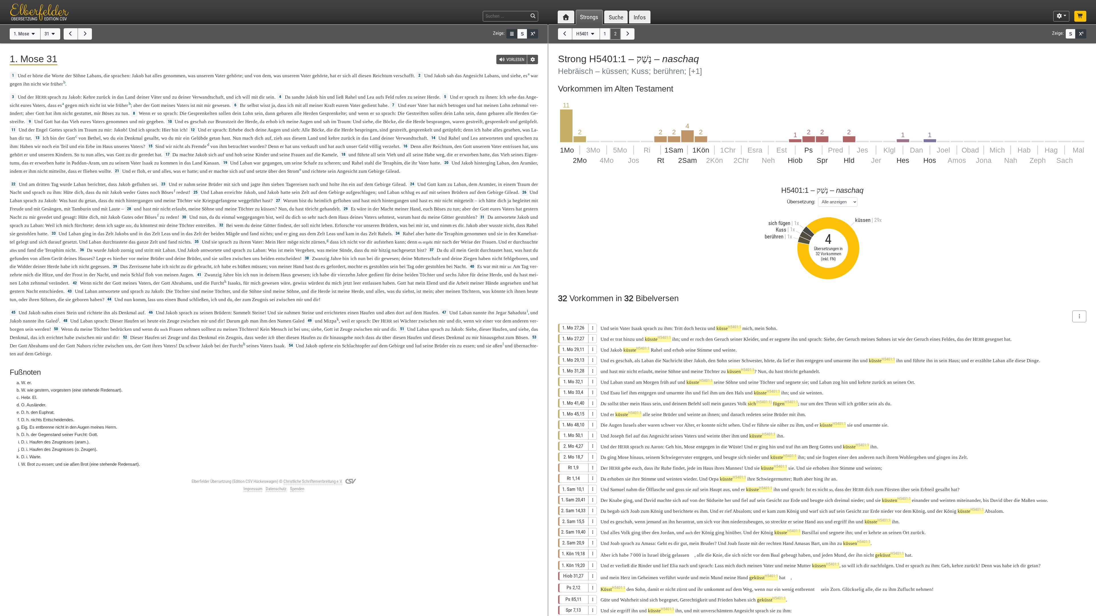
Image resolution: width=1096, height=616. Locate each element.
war (487, 266)
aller (427, 146)
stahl (369, 163)
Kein (265, 329)
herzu (700, 328)
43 (70, 291)
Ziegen (470, 258)
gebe (626, 468)
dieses (438, 337)
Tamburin (81, 209)
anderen (520, 321)
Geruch (721, 339)
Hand (415, 209)
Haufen (367, 312)
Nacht (16, 192)
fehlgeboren (515, 258)
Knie (717, 555)
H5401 (583, 34)
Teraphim (392, 163)
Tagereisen (297, 184)
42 (75, 283)
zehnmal (520, 105)
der (851, 555)
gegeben (155, 121)
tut (28, 138)
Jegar (501, 312)
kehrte (864, 382)
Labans (94, 75)
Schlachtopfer (356, 345)
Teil (64, 146)
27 (278, 200)
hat (519, 209)
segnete (782, 339)
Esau (615, 393)
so (159, 113)
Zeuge (173, 321)
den (458, 146)
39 (115, 266)
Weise (467, 242)
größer (861, 403)
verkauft (309, 146)
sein (270, 97)
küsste (658, 339)
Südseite (715, 500)
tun (125, 113)
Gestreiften (417, 113)
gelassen (680, 555)
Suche (616, 17)
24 (412, 184)
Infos (640, 17)
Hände (492, 283)
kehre (334, 138)
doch (249, 130)
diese (1020, 360)
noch (47, 146)
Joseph (617, 436)
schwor (193, 345)
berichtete (683, 511)
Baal (775, 555)
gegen (16, 84)
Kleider (751, 339)
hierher (120, 258)
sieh (295, 130)
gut (683, 543)
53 (534, 337)
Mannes (734, 468)
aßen (390, 312)
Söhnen (48, 299)
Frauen (298, 154)
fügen (785, 403)
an (704, 414)
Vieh (74, 121)
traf (789, 446)
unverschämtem (717, 610)
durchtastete (115, 242)
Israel (653, 555)
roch (699, 339)
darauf (54, 242)
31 (47, 34)
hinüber (733, 532)
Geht (662, 543)
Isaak (147, 163)
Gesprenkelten (202, 113)
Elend (432, 283)
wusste (496, 225)
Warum (290, 200)
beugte (730, 457)
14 (433, 137)
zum (645, 511)
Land (130, 97)
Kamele (329, 154)
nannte (480, 312)
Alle (305, 130)
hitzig (384, 250)
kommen (169, 163)
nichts (266, 233)
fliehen (90, 171)
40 (472, 266)
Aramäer (528, 163)
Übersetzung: (801, 201)
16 (405, 146)
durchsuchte (525, 242)
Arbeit (462, 283)
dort (400, 312)
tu (83, 154)
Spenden (297, 488)
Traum (343, 121)
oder (139, 217)
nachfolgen (882, 565)
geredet (146, 154)
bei (411, 225)
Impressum (252, 488)
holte (334, 184)
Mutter (804, 565)
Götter (447, 217)
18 (343, 154)
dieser (485, 329)
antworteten (491, 138)
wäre (361, 209)
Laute (114, 209)
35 (197, 241)
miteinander (969, 500)
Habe (429, 154)
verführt (667, 577)
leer (357, 283)
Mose (689, 446)
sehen (734, 425)
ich (183, 130)
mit (254, 97)
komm (139, 299)
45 (13, 312)
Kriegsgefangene (219, 200)
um (722, 393)
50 (56, 329)
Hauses (85, 258)
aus (287, 138)
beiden (218, 233)
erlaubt (179, 209)
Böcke (389, 121)
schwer (668, 425)
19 (225, 162)
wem (238, 225)
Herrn (110, 427)
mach (247, 138)
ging (86, 233)
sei (272, 299)
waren (654, 425)
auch (340, 146)
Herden (310, 113)
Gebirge (376, 171)
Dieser (116, 321)
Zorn (835, 589)
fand (254, 233)
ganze (143, 242)
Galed (52, 321)
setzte (261, 171)
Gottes (55, 130)
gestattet (82, 113)
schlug (407, 192)
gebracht (202, 266)
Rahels (385, 233)
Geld (363, 146)
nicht (36, 84)
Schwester (752, 360)
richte (98, 345)
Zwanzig (320, 258)
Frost (77, 274)
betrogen (457, 105)
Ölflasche (655, 489)
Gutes (143, 192)
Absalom (742, 511)
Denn (273, 146)
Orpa (714, 479)
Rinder (645, 565)
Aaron (656, 446)
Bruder (707, 543)
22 (13, 184)
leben (327, 225)
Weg (747, 589)
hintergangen (139, 200)
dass (52, 105)
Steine (258, 312)
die (450, 154)
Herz (625, 577)
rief (728, 511)
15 (150, 146)
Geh (670, 446)
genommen (174, 75)
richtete (319, 171)
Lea (370, 97)
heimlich (323, 200)
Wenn (144, 113)
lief (786, 360)
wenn (363, 113)
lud (418, 345)
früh (664, 382)
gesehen (511, 130)
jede (691, 468)
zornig (127, 250)
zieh (278, 138)
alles (157, 75)
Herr (281, 242)
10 (170, 121)
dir (676, 543)
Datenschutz (276, 488)
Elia (674, 565)
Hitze (47, 274)
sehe (512, 97)
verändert (58, 283)
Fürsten (892, 489)
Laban (246, 163)
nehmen (192, 329)
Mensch (279, 329)
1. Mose (22, 34)
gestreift (474, 121)
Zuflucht (906, 589)
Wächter (408, 321)
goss (679, 489)
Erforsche (344, 225)
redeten (753, 414)
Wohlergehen (912, 457)
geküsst (889, 555)
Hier (166, 130)
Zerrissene (139, 266)
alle (298, 113)
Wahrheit (629, 600)
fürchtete (83, 225)
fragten (830, 457)
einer (488, 321)
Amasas (802, 543)
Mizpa (330, 321)
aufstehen (384, 242)
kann (400, 242)
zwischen (241, 258)
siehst (408, 291)
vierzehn (346, 274)
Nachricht (672, 360)
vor (359, 225)
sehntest (386, 217)
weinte (729, 350)
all (354, 75)
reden (172, 217)
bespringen (366, 130)
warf (813, 511)
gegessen (99, 266)
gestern (530, 209)
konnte (709, 425)
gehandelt (330, 209)
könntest (149, 225)
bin (175, 130)
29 (346, 208)
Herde (433, 97)
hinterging (484, 163)
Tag (55, 184)
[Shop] (1080, 16)
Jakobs (122, 233)
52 (125, 337)
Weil (50, 225)
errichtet (54, 337)
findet (679, 468)
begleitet (521, 200)
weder (129, 192)
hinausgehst (492, 337)
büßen (244, 266)
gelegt (22, 242)
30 (184, 217)
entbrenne (45, 427)
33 (54, 233)
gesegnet (994, 339)
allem (44, 258)
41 (199, 274)
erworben (469, 154)
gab (245, 321)
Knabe (615, 500)
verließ (622, 565)
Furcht (217, 283)
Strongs (589, 17)
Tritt (678, 328)
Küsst (613, 589)
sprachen (120, 75)
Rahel (351, 97)
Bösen (521, 337)
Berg (814, 446)
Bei (229, 225)
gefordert (336, 266)
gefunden (19, 258)
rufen (400, 97)
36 (82, 250)
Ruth (798, 479)
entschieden (51, 291)
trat (618, 339)
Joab (635, 511)
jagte (256, 184)
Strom (293, 171)
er (26, 154)
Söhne (79, 75)
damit (653, 589)
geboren (80, 299)
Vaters (39, 105)
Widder (24, 266)
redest (182, 192)
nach (314, 184)
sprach (54, 97)
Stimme (704, 350)
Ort (910, 382)
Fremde (199, 146)
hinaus (636, 457)
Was (63, 200)
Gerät (473, 250)
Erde (795, 500)
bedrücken (121, 329)
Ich (502, 97)
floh (141, 171)
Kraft (329, 105)
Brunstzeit (225, 121)
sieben (277, 184)
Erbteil (927, 489)
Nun (237, 138)
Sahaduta (517, 312)
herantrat (685, 521)
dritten (43, 184)
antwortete (505, 217)
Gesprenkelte (332, 113)
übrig (665, 555)
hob (238, 154)
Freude (17, 209)
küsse (728, 328)
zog (836, 382)
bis (986, 500)
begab (613, 511)
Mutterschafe (427, 258)
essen (468, 345)
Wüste (734, 446)
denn (468, 130)
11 (13, 129)
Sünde (345, 250)
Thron (831, 403)
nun (90, 154)
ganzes (729, 403)
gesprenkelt (497, 121)
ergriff (840, 521)
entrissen (512, 146)
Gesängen (51, 209)
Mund (840, 555)
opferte (326, 345)
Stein (72, 312)
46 (151, 312)
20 (446, 162)
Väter (156, 97)
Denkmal (133, 138)
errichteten (335, 312)
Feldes (948, 339)
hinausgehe (341, 337)
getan (214, 138)
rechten (773, 543)
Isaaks (234, 283)
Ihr (243, 105)
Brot (31, 464)
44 (109, 299)
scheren (332, 163)
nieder (754, 457)
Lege (101, 258)
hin (322, 97)
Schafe (310, 163)
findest (284, 225)
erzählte (983, 360)
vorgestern (61, 390)
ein (352, 184)
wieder (690, 479)
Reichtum (382, 75)
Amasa (648, 543)
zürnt (682, 589)
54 (291, 345)
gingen (943, 457)
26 (524, 192)
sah (450, 75)
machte (187, 154)
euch (428, 209)
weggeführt (249, 200)
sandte (298, 97)
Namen (284, 321)
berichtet (97, 184)
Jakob (138, 75)
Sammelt (242, 312)
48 (65, 320)
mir (207, 105)
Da (439, 250)
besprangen (438, 121)
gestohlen (465, 217)
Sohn (771, 328)
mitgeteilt (464, 200)
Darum (233, 321)
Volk (742, 403)
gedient (369, 105)
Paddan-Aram (85, 163)
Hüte (68, 192)
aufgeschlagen (360, 192)
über (272, 171)
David (650, 500)
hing (818, 479)
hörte (38, 75)
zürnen (318, 242)
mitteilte (57, 171)
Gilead (392, 171)
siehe (515, 75)
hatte (42, 233)
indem (16, 171)
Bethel (94, 138)
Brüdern (460, 192)
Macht (386, 209)
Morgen (651, 382)
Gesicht (774, 500)
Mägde (233, 233)
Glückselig (853, 589)
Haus (107, 146)
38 (307, 258)
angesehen (510, 283)
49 (310, 320)
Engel (42, 130)
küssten (896, 500)
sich (760, 403)
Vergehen (304, 250)
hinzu (629, 339)
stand (629, 382)
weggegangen (251, 217)
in (358, 138)
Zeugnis (260, 299)
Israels (629, 425)
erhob (272, 121)
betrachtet (238, 146)
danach (737, 414)
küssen (268, 209)
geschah (198, 121)
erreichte (233, 192)
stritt (149, 250)
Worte (58, 75)
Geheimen (648, 577)
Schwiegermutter (773, 479)
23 (163, 184)
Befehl (694, 403)
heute (532, 291)
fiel (705, 393)
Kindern (63, 154)
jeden (827, 555)
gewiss (300, 283)
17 (168, 154)
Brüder (215, 184)
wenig (788, 589)
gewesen (220, 105)
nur (804, 403)
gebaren (285, 113)
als (881, 403)
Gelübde (199, 138)
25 (196, 192)
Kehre (89, 97)
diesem (299, 138)
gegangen (272, 163)
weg (440, 154)
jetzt (347, 283)
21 (117, 171)
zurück (103, 97)
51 (402, 329)
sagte (119, 225)
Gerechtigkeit (694, 600)
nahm (189, 184)
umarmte (842, 360)
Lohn (505, 105)
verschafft (403, 75)
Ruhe (666, 468)
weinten (814, 393)
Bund (182, 299)
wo (106, 138)
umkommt (714, 589)
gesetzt (70, 242)
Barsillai (810, 532)
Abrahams (181, 283)
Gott (155, 105)
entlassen (371, 283)
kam (442, 184)
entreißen (205, 225)
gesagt (69, 217)
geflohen (141, 184)
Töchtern (471, 291)
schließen (199, 299)
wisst (265, 105)
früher (57, 84)
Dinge (1033, 360)
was (192, 75)
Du (604, 403)
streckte (779, 521)
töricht (312, 209)
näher (783, 425)
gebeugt (789, 555)
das (34, 337)
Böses (108, 113)
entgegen (814, 360)
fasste (744, 543)
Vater (220, 75)
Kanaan (211, 163)
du (398, 291)
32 (221, 225)
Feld (389, 97)
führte (363, 154)
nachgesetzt (404, 250)
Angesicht (473, 75)
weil (280, 217)
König (656, 511)
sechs (451, 274)
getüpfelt (528, 121)
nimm (446, 225)
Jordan (667, 532)
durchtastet (491, 250)
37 (432, 250)
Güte (605, 600)
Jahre (336, 258)
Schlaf (137, 274)
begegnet (668, 600)
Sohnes (883, 339)
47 (444, 312)
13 (37, 137)
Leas (166, 233)
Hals (739, 393)
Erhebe (236, 130)
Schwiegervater (676, 457)
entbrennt (805, 589)
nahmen (292, 312)
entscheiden (288, 258)
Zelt (305, 192)
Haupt (716, 489)
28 (129, 208)
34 (398, 233)
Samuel (617, 489)
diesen (364, 75)
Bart (815, 543)
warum (404, 217)
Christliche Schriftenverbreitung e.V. (312, 481)
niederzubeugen (746, 521)
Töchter (185, 200)
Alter (689, 425)
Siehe (471, 329)
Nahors (83, 345)
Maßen (1028, 500)
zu (64, 97)
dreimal (842, 500)
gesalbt (151, 138)
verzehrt (390, 146)
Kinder (262, 154)
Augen (306, 121)
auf (268, 138)
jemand (653, 521)
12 (193, 129)
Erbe (90, 146)
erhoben (821, 468)
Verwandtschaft (207, 97)
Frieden (725, 600)
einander (921, 500)
